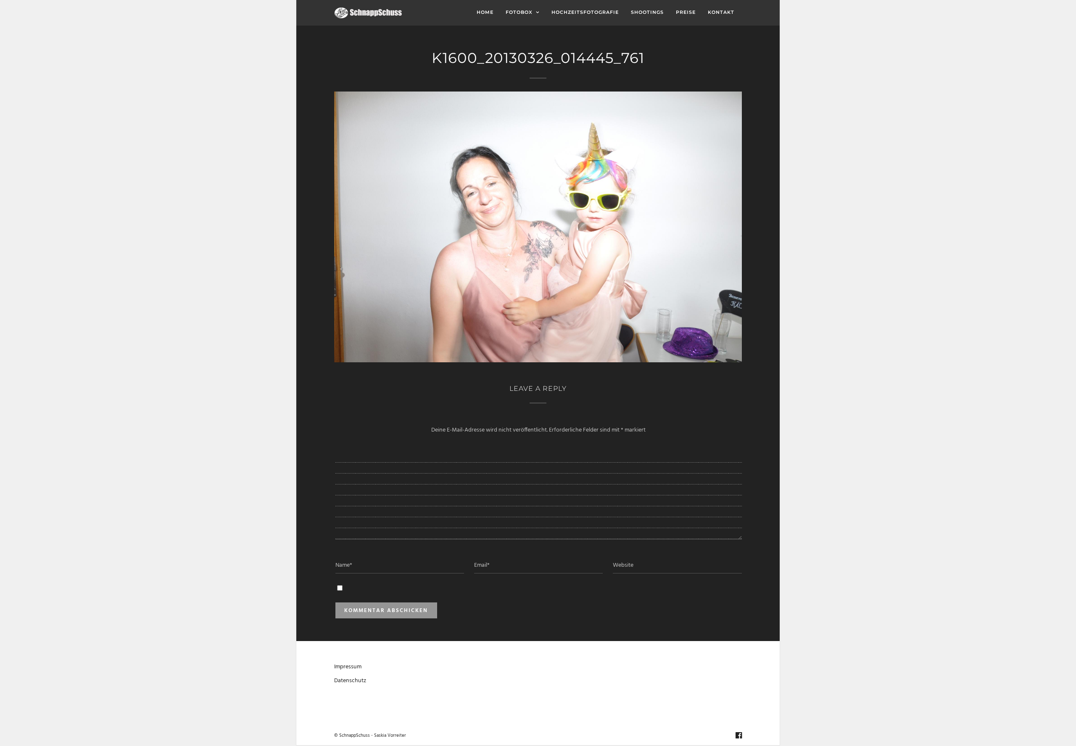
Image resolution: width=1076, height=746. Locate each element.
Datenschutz (350, 681)
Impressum (347, 667)
